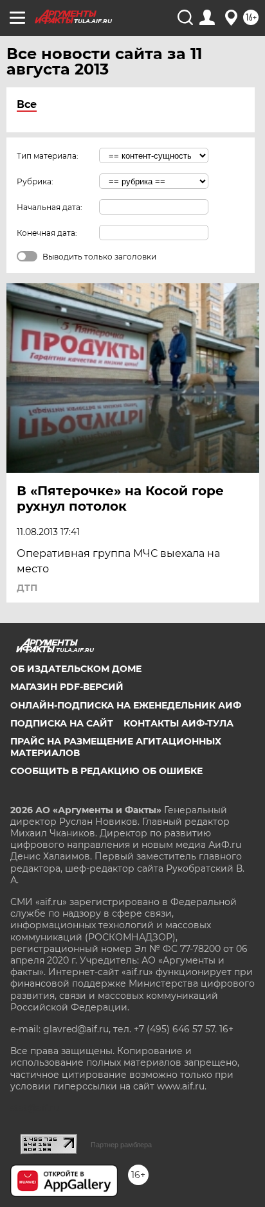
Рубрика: (35, 181)
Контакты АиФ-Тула (178, 723)
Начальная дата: (49, 207)
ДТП (27, 587)
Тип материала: (47, 156)
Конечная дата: (47, 233)
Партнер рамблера (121, 1145)
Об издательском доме (76, 668)
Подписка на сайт (61, 723)
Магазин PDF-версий (66, 686)
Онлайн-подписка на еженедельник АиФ (125, 705)
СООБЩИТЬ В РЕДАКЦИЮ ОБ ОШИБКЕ (106, 771)
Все (27, 104)
